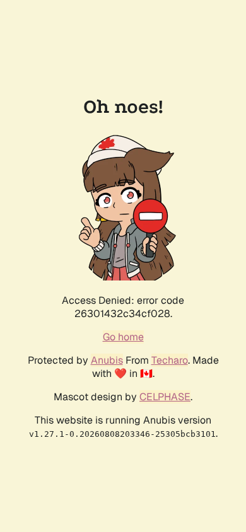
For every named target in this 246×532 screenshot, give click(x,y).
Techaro (169, 360)
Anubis (107, 360)
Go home (123, 337)
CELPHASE (164, 396)
